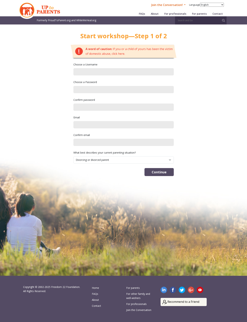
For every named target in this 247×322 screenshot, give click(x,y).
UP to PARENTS (39, 11)
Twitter (182, 290)
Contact (217, 13)
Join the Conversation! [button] (167, 5)
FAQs (142, 13)
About (155, 13)
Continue (159, 172)
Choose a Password (85, 82)
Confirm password (84, 100)
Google (191, 290)
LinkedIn (164, 290)
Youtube (200, 290)
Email (76, 117)
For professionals (175, 13)
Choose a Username (85, 64)
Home (95, 288)
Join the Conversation (138, 310)
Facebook (173, 290)
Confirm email (81, 135)
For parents (199, 13)
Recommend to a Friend (183, 302)
